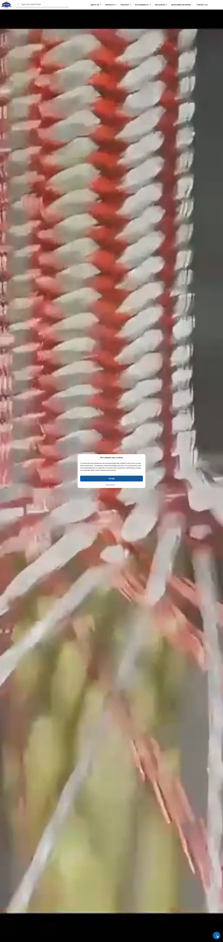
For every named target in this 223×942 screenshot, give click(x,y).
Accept (112, 478)
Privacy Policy (110, 484)
